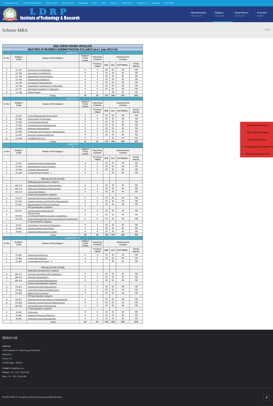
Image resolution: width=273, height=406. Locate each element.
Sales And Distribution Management (44, 188)
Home (267, 30)
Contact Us (142, 3)
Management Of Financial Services (43, 204)
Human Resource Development (42, 306)
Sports (114, 3)
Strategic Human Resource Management (46, 302)
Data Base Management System (42, 232)
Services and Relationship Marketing (44, 274)
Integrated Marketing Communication (45, 185)
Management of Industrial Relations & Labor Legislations (47, 214)
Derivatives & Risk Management (42, 287)
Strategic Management (38, 169)
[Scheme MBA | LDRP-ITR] (41, 14)
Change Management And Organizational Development (53, 219)
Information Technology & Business (44, 225)
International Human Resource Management (48, 299)
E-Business (33, 312)
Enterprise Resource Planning (41, 315)
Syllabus (220, 14)
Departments (241, 14)
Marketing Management (38, 128)
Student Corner (12, 3)
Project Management (37, 258)
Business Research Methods (41, 135)
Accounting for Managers (39, 73)
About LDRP (51, 3)
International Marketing (38, 277)
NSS (104, 3)
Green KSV (127, 3)
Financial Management (38, 122)
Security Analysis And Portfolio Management (48, 201)
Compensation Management (41, 211)
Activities (262, 14)
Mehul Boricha (55, 397)
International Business (38, 255)
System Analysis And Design (41, 228)
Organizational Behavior (38, 79)
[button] (256, 125)
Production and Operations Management (46, 131)
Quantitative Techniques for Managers (45, 86)
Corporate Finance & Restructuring (43, 290)
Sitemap (156, 3)
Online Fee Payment (32, 3)
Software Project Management (42, 318)
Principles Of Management (40, 83)
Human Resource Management (42, 125)
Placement (83, 3)
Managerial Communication (40, 76)
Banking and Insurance (38, 293)
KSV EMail (169, 3)
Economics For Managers (39, 70)
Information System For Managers (43, 89)
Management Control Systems (41, 166)
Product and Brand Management (42, 280)
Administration (198, 14)
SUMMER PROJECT (37, 138)
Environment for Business (39, 119)
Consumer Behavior (37, 192)
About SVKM (68, 3)
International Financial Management (44, 198)
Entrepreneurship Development (42, 163)
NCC (95, 3)
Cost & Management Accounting (42, 116)
